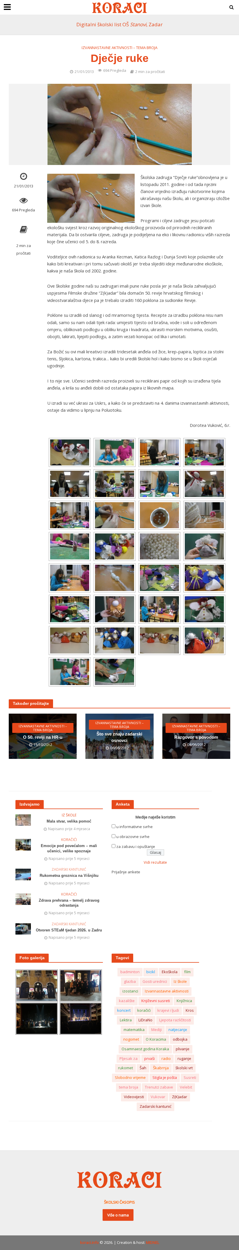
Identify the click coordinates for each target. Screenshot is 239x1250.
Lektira (126, 1020)
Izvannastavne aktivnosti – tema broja (119, 47)
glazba (130, 981)
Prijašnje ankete (126, 872)
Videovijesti (134, 1096)
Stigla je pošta (164, 1077)
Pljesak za (128, 1058)
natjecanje (177, 1029)
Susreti (190, 1077)
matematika (134, 1029)
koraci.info (89, 1242)
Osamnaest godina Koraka (145, 1048)
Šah (143, 1067)
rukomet (125, 1067)
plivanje (182, 1048)
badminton (130, 971)
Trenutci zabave (159, 1087)
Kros (190, 1010)
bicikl (150, 971)
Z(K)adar (179, 1096)
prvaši (149, 1058)
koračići (144, 1010)
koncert (124, 1010)
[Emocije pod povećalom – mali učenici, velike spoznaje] (23, 844)
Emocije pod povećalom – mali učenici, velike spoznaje (69, 848)
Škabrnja (161, 1067)
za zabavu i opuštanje (135, 846)
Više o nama (118, 1215)
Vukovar (158, 1096)
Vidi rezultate (155, 862)
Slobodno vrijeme (130, 1077)
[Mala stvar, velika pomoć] (23, 819)
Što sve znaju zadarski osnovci (119, 737)
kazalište (127, 1000)
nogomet (131, 1039)
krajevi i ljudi (168, 1010)
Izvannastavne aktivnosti (167, 991)
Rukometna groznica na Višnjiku (69, 875)
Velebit (186, 1087)
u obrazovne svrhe (133, 836)
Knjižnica (184, 1000)
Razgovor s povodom (196, 737)
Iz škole (69, 815)
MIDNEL (152, 1242)
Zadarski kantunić (69, 869)
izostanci (130, 991)
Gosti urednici (155, 981)
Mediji (156, 1029)
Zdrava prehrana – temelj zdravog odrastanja (69, 903)
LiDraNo (145, 1020)
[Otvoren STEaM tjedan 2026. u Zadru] (23, 928)
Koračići (69, 840)
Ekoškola (170, 971)
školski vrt (184, 1067)
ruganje (184, 1058)
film (187, 971)
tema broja (128, 1087)
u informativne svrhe (134, 826)
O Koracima (156, 1039)
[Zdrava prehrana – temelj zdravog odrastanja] (23, 898)
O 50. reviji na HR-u (42, 737)
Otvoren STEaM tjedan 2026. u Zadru (69, 930)
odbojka (180, 1039)
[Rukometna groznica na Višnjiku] (23, 874)
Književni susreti (155, 1000)
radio (166, 1058)
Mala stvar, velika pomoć (69, 821)
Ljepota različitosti (175, 1020)
